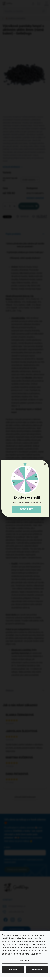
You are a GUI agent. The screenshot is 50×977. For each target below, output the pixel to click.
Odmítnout (13, 969)
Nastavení (25, 960)
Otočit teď (26, 509)
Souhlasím (37, 969)
